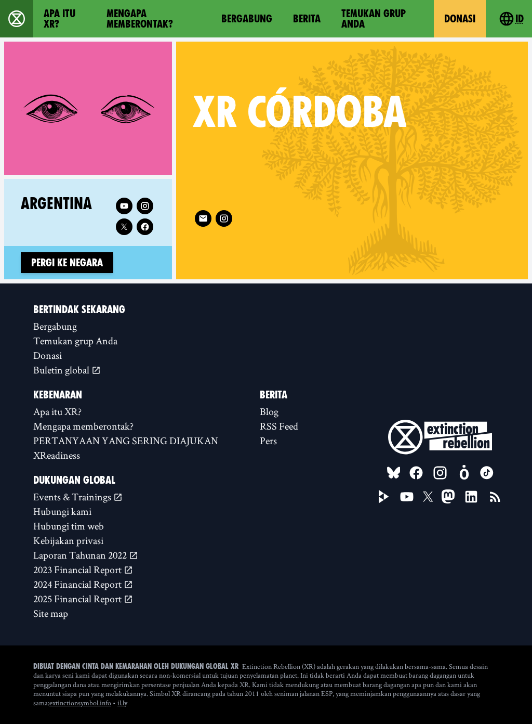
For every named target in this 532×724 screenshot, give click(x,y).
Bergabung (246, 18)
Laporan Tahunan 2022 (81, 555)
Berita (307, 18)
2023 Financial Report (78, 569)
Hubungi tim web (68, 526)
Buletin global (62, 370)
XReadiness (56, 455)
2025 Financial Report (78, 598)
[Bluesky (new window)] (394, 473)
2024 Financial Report (78, 584)
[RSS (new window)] (495, 497)
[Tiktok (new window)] (487, 473)
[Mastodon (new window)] (448, 496)
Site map (50, 613)
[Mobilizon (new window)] (464, 473)
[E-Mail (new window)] (203, 218)
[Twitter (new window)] (124, 226)
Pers (268, 440)
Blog (269, 411)
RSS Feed (279, 426)
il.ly (122, 702)
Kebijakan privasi (68, 540)
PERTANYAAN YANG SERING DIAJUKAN (125, 440)
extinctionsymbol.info (80, 702)
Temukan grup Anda (373, 18)
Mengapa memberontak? (140, 18)
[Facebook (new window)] (145, 226)
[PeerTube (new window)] (384, 497)
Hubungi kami (62, 511)
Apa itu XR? (59, 18)
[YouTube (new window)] (407, 497)
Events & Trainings (73, 496)
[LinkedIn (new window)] (471, 497)
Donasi (459, 18)
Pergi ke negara (67, 262)
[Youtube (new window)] (124, 206)
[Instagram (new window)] (224, 218)
